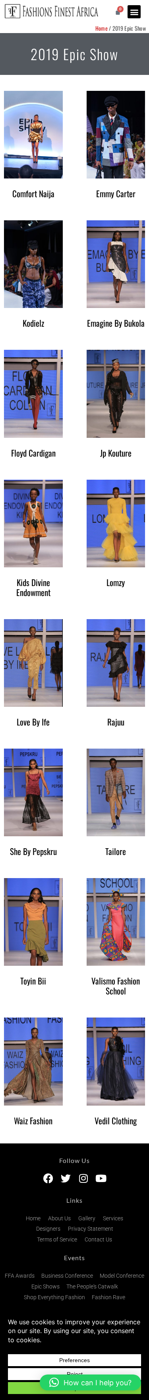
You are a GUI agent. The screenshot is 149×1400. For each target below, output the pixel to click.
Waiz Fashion (33, 1120)
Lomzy (115, 582)
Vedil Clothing (116, 1120)
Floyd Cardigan (33, 453)
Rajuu (115, 722)
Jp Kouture (116, 453)
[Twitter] (66, 1178)
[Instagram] (83, 1178)
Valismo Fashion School (115, 986)
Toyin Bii (33, 981)
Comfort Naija (33, 193)
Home (101, 28)
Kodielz (33, 323)
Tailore (115, 851)
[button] (134, 11)
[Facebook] (48, 1178)
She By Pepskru (33, 851)
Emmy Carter (115, 193)
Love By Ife (33, 722)
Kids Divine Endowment (33, 587)
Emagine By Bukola (116, 323)
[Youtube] (101, 1178)
